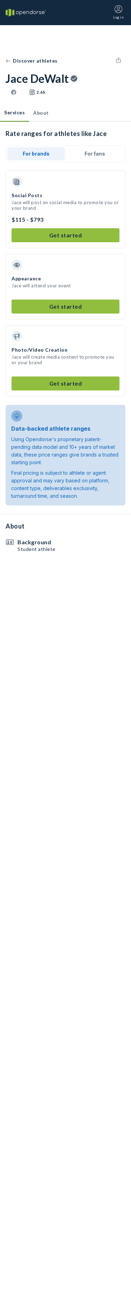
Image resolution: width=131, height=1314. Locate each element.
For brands (36, 154)
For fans (95, 154)
